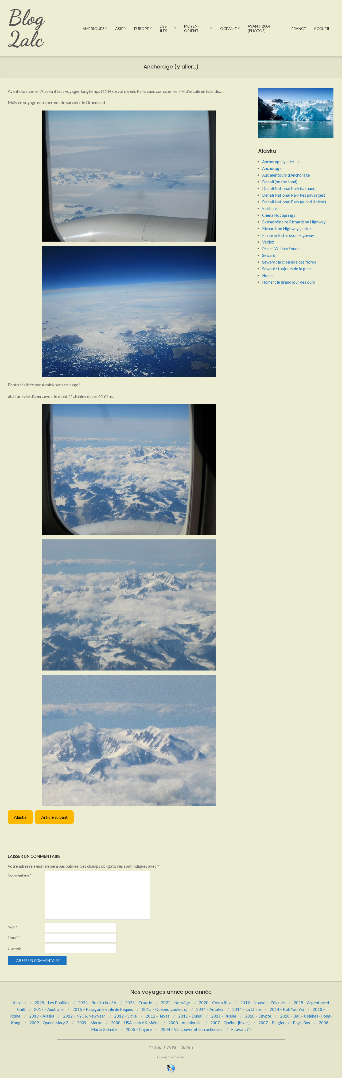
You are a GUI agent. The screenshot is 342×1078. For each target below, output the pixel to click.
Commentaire (19, 875)
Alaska (20, 817)
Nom (12, 927)
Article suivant (54, 817)
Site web (14, 948)
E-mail (14, 937)
